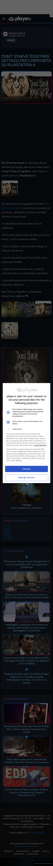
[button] (26, 429)
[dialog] (26, 433)
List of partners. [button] (40, 445)
